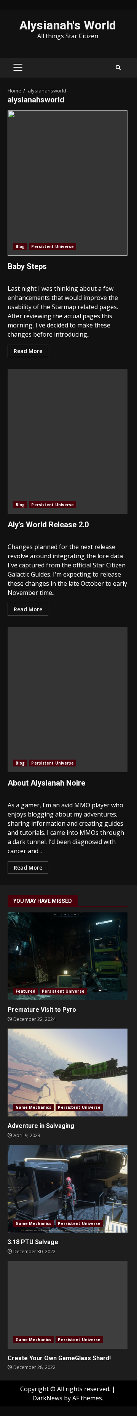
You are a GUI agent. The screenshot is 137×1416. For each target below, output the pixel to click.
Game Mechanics (33, 1107)
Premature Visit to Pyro (67, 956)
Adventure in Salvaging (67, 1072)
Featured (25, 991)
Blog (20, 246)
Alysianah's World (67, 25)
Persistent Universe (52, 246)
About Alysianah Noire (67, 699)
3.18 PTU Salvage (67, 1189)
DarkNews (47, 1398)
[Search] (118, 67)
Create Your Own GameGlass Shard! (67, 1305)
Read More (28, 351)
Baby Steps (67, 183)
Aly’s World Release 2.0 (67, 441)
